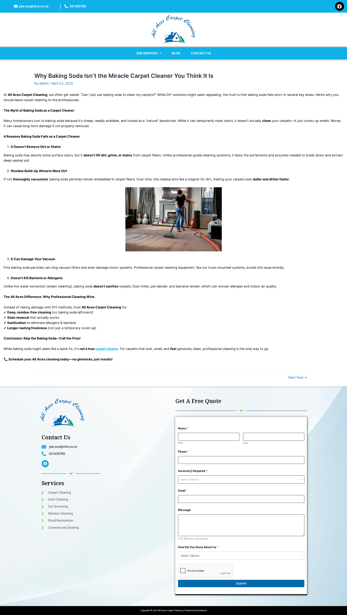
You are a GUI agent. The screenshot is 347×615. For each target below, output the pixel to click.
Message (184, 510)
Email (182, 490)
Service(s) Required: (193, 471)
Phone (183, 451)
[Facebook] (339, 6)
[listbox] (241, 479)
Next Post (297, 377)
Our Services (147, 53)
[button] (148, 53)
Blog (176, 53)
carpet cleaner (106, 349)
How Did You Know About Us (198, 547)
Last (245, 442)
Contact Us (201, 53)
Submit (241, 583)
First (180, 442)
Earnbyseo (201, 610)
